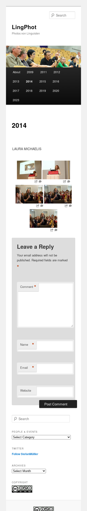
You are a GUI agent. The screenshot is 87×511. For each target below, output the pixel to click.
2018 (29, 91)
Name (27, 344)
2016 (56, 81)
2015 (42, 81)
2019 (42, 91)
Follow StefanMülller (25, 454)
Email (27, 367)
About (16, 72)
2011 (43, 72)
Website (25, 390)
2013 (16, 81)
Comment (28, 286)
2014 (29, 81)
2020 (56, 91)
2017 (16, 91)
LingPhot (24, 27)
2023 (16, 100)
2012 (57, 72)
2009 (30, 72)
